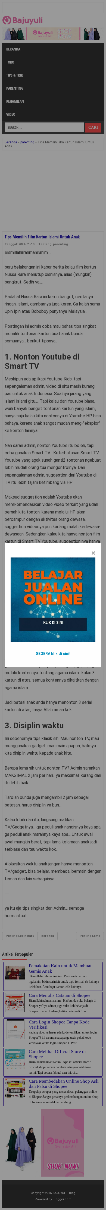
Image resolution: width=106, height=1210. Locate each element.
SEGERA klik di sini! (53, 653)
